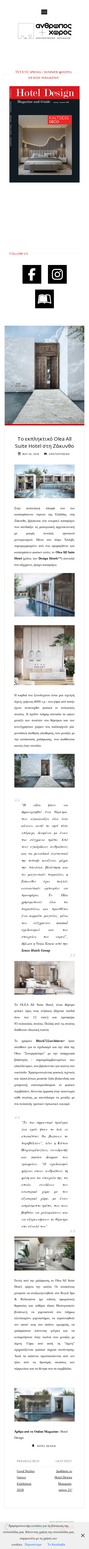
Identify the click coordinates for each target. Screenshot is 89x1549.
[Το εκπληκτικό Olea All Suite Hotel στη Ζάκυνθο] (44, 375)
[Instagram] (57, 274)
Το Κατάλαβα (56, 1544)
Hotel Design (46, 1446)
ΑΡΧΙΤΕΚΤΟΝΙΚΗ (59, 454)
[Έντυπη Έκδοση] (44, 299)
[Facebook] (31, 274)
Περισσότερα (33, 1544)
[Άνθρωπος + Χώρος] (44, 30)
